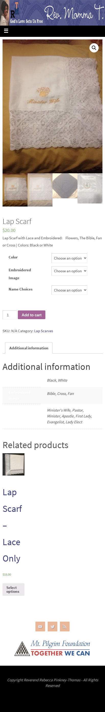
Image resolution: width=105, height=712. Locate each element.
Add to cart (32, 315)
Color (13, 257)
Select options (12, 589)
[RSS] (65, 627)
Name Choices (21, 289)
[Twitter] (52, 627)
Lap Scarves (43, 330)
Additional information (28, 348)
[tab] (28, 348)
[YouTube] (40, 627)
